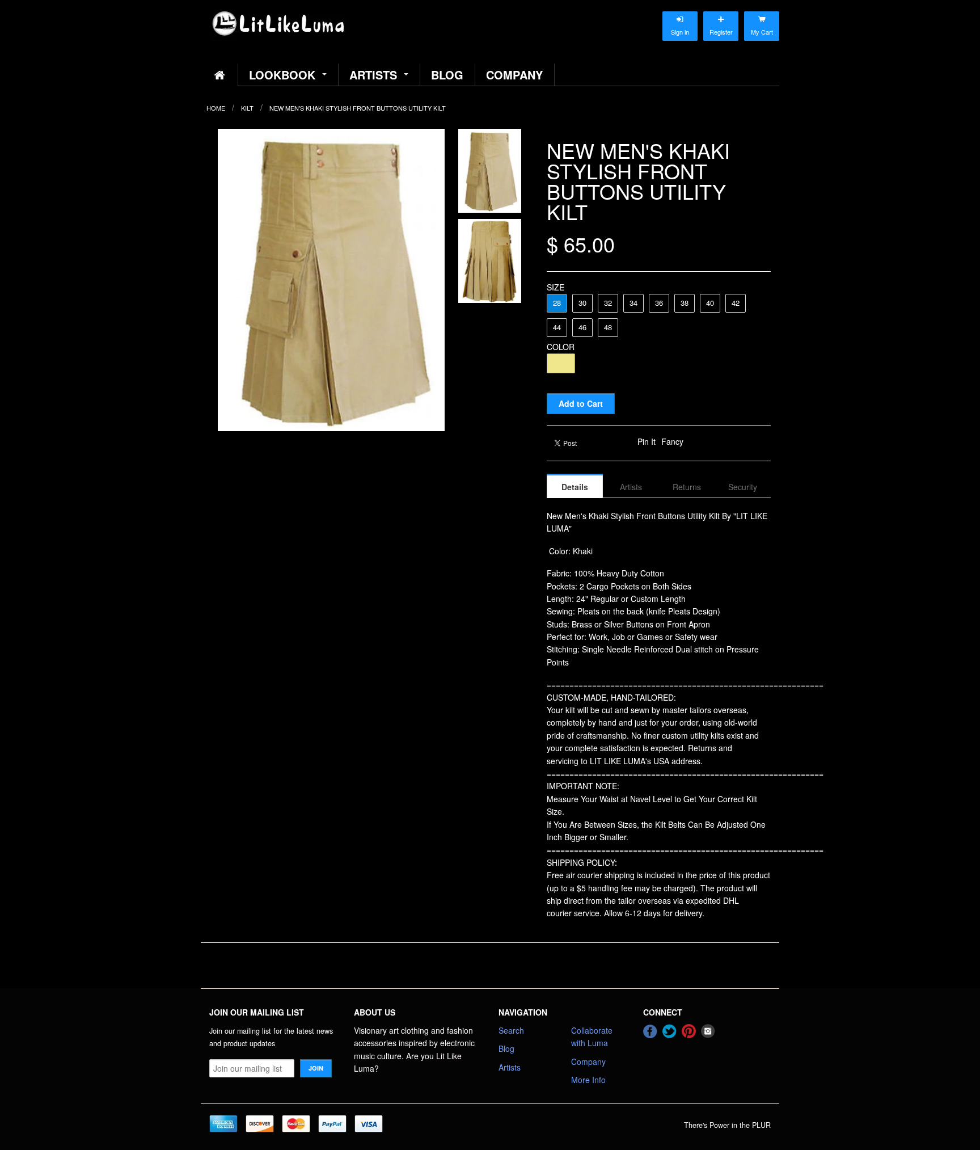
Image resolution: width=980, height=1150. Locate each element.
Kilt (247, 107)
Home (215, 107)
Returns (687, 486)
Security (742, 486)
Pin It (646, 441)
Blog (447, 74)
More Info (588, 1079)
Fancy (672, 441)
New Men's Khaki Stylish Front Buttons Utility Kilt (357, 107)
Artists (373, 74)
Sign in (680, 20)
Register (720, 20)
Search (511, 1030)
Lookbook (282, 74)
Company (514, 74)
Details (574, 486)
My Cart (761, 20)
